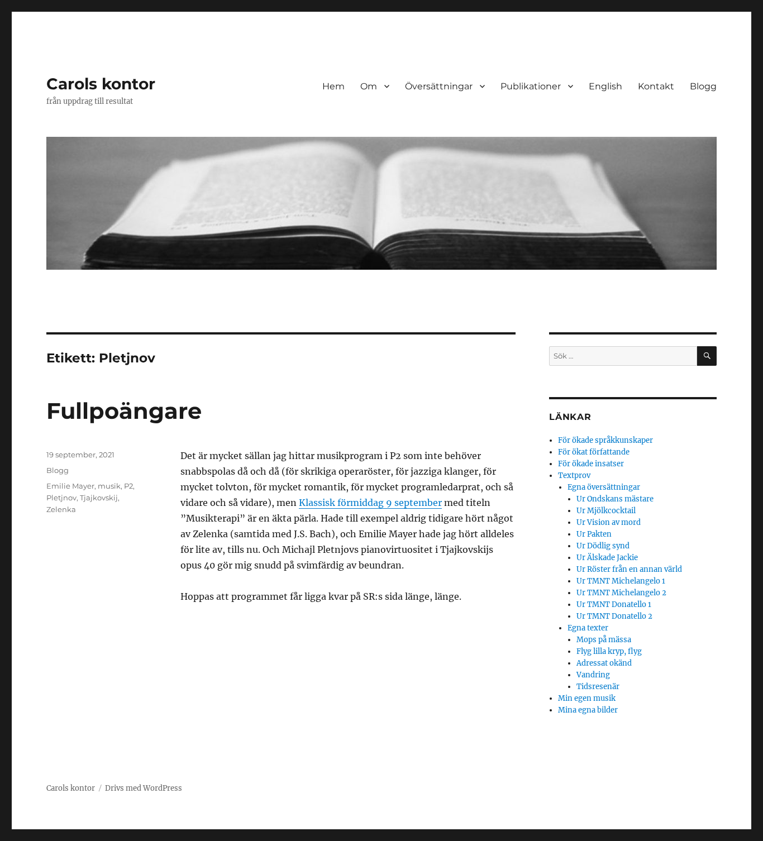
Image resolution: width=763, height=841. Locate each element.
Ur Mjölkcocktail (606, 510)
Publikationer (530, 86)
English (605, 86)
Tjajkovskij (99, 497)
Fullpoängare (124, 410)
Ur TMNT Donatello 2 (614, 616)
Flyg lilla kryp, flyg (609, 651)
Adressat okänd (604, 663)
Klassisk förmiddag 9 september (370, 502)
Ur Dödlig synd (603, 546)
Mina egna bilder (588, 710)
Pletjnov (61, 497)
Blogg (703, 86)
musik (109, 485)
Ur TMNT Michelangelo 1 (620, 581)
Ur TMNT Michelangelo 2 (621, 593)
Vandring (593, 675)
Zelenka (61, 509)
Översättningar (439, 86)
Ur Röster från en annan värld (629, 569)
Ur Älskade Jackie (607, 557)
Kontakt (656, 86)
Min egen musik (587, 698)
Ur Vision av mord (608, 522)
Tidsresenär (597, 686)
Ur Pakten (594, 534)
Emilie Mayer (70, 485)
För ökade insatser (591, 464)
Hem (333, 86)
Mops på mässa (603, 639)
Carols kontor (100, 83)
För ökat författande (594, 452)
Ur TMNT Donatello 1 (613, 604)
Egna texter (588, 628)
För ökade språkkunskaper (605, 440)
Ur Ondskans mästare (615, 499)
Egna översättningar (604, 487)
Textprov (574, 475)
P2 (128, 485)
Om (368, 86)
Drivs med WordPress (143, 788)
